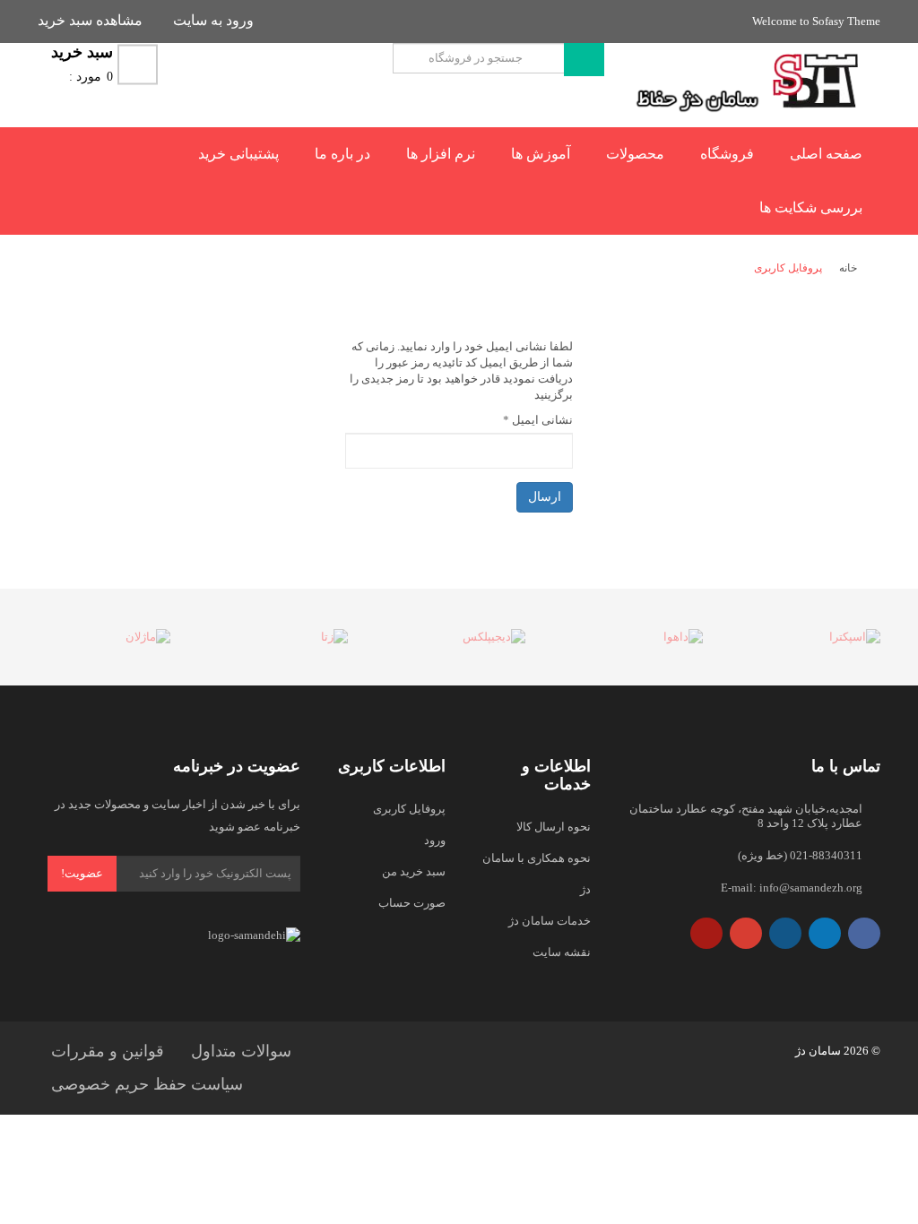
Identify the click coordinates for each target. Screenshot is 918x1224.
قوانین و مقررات (107, 1051)
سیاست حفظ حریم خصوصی (147, 1084)
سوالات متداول (241, 1051)
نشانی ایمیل (538, 420)
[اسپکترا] (814, 637)
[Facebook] (864, 933)
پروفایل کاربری (409, 808)
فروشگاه (727, 153)
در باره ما (342, 153)
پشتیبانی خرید (238, 153)
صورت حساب (412, 902)
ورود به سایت (213, 20)
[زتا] (281, 637)
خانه (848, 268)
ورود (435, 840)
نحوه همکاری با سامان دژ (536, 873)
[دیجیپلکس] (459, 637)
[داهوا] (636, 637)
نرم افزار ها (440, 153)
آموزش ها (540, 153)
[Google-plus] (746, 933)
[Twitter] (825, 933)
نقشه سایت (562, 952)
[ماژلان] (104, 637)
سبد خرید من (414, 871)
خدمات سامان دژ (549, 920)
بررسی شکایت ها (810, 207)
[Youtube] (706, 933)
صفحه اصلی (826, 153)
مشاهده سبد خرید (90, 20)
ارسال (544, 497)
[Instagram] (785, 933)
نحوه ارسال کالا (553, 826)
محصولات (635, 153)
